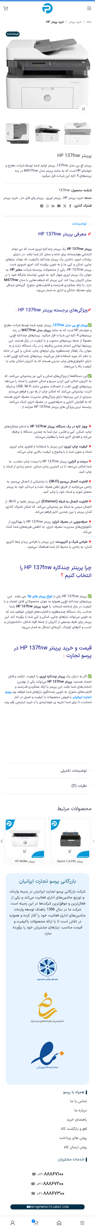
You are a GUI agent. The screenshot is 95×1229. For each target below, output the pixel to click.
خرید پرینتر (75, 22)
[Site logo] (47, 8)
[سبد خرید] (5, 8)
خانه (88, 22)
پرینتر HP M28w (25, 861)
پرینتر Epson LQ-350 (70, 861)
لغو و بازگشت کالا (74, 1129)
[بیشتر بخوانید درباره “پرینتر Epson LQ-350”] (70, 851)
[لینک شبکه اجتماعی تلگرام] (42, 206)
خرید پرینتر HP (55, 22)
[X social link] (65, 206)
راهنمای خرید (77, 1119)
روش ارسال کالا (75, 1147)
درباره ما (80, 1110)
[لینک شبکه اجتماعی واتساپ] (47, 206)
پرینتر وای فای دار (32, 198)
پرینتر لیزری (53, 198)
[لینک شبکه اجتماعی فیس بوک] (70, 206)
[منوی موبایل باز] (89, 8)
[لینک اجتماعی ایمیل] (59, 206)
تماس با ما (78, 1101)
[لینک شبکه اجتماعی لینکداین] (53, 206)
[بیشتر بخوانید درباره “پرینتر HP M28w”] (25, 851)
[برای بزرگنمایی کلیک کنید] (83, 109)
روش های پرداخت (73, 1138)
